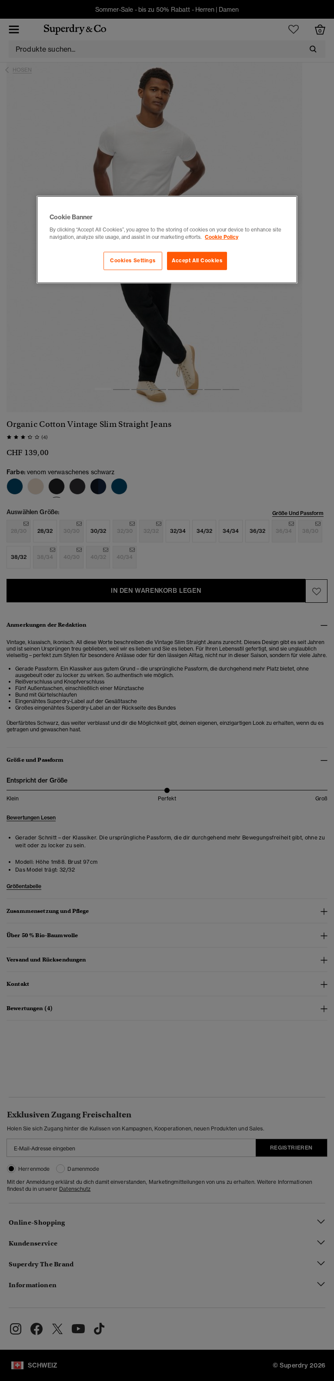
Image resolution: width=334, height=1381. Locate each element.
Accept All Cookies (197, 261)
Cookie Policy (221, 237)
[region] (167, 240)
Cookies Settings (132, 261)
